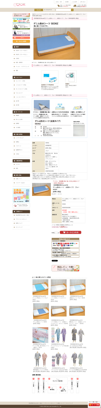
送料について (60, 403)
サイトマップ (69, 403)
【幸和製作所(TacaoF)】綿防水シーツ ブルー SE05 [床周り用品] (77, 298)
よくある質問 (74, 1)
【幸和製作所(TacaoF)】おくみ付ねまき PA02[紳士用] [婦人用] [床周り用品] (78, 345)
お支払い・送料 (59, 1)
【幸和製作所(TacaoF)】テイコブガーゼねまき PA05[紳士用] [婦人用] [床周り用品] (59, 369)
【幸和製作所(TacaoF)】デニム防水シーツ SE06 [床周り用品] (40, 321)
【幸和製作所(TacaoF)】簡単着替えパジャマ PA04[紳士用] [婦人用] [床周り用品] (41, 369)
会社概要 (66, 1)
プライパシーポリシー (49, 403)
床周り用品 (51, 14)
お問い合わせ (82, 1)
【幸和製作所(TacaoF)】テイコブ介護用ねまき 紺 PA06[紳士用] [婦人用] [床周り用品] (78, 369)
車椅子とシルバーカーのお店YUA (40, 14)
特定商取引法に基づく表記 (35, 403)
